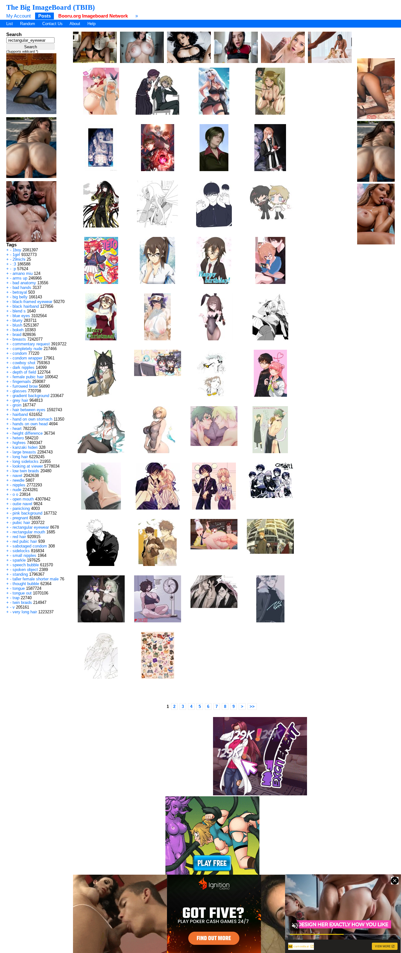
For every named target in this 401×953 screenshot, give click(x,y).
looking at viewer (28, 466)
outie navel (22, 503)
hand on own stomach (32, 419)
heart (17, 428)
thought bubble (26, 583)
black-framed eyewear (32, 301)
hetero (18, 438)
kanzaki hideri (25, 447)
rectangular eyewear (31, 527)
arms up (20, 278)
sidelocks (21, 550)
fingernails (22, 381)
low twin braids (26, 471)
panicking (21, 508)
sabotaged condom (30, 546)
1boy (17, 250)
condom (20, 353)
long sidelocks (26, 461)
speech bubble (26, 565)
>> (252, 706)
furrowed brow (25, 386)
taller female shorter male (36, 579)
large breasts (24, 452)
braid (17, 334)
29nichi (19, 259)
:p (14, 268)
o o (15, 494)
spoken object (25, 569)
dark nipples (23, 367)
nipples (19, 485)
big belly (20, 297)
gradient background (31, 395)
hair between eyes (29, 409)
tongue (19, 588)
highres (19, 442)
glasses (20, 391)
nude (17, 489)
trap (16, 597)
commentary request (31, 344)
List (9, 23)
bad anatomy (24, 282)
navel (17, 475)
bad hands (22, 287)
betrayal (20, 292)
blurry (18, 320)
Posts (44, 15)
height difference (28, 433)
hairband (20, 414)
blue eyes (21, 315)
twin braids (22, 602)
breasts (19, 339)
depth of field (24, 372)
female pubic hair (28, 376)
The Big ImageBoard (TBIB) (50, 7)
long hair (20, 456)
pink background (27, 513)
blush (17, 325)
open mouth (23, 499)
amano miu (23, 273)
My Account (18, 15)
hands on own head (30, 424)
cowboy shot (24, 362)
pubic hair (21, 522)
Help (91, 23)
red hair (19, 536)
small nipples (24, 555)
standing (20, 574)
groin (17, 405)
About (75, 23)
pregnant (20, 518)
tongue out (22, 593)
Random (27, 23)
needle (18, 480)
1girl (16, 254)
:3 (14, 264)
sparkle (19, 560)
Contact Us (52, 23)
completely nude (27, 348)
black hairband (26, 306)
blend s (19, 311)
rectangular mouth (29, 532)
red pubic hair (25, 541)
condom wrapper (27, 358)
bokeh (18, 329)
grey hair (20, 400)
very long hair (25, 612)
